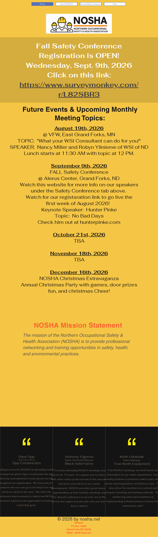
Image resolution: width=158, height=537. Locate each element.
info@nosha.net (82, 532)
